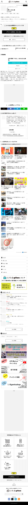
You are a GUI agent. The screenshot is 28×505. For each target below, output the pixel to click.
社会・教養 (5, 263)
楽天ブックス (17, 68)
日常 (14, 13)
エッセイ (6, 13)
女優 (2, 13)
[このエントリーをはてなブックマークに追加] (16, 499)
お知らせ (5, 272)
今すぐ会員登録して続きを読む (14, 31)
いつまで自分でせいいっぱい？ (12, 6)
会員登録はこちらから (14, 476)
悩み (18, 13)
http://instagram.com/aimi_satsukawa (14, 135)
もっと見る (14, 329)
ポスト (26, 5)
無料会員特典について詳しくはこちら (14, 480)
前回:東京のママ (5, 48)
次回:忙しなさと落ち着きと (20, 49)
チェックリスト (10, 336)
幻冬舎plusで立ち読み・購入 (17, 62)
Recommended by (19, 252)
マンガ (4, 269)
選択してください (20, 125)
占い (16, 336)
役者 (11, 13)
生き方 (4, 257)
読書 (4, 266)
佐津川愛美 (11, 129)
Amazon (17, 65)
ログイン (14, 39)
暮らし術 (5, 260)
